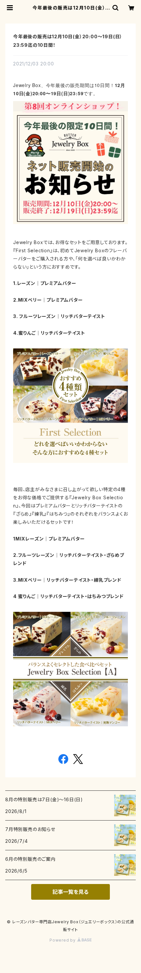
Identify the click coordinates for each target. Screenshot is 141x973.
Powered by (63, 940)
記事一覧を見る (70, 892)
